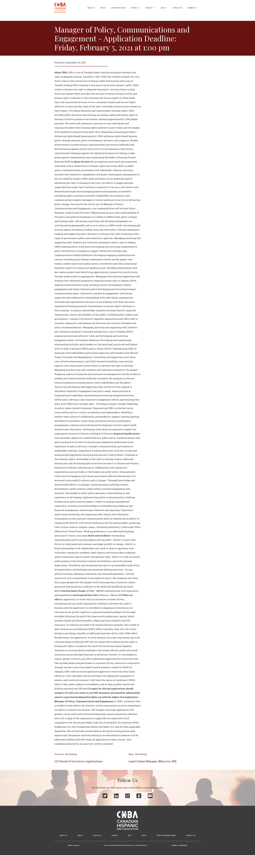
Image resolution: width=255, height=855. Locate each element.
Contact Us (177, 8)
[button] (135, 8)
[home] (60, 8)
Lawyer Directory (118, 8)
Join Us (103, 8)
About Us (91, 8)
